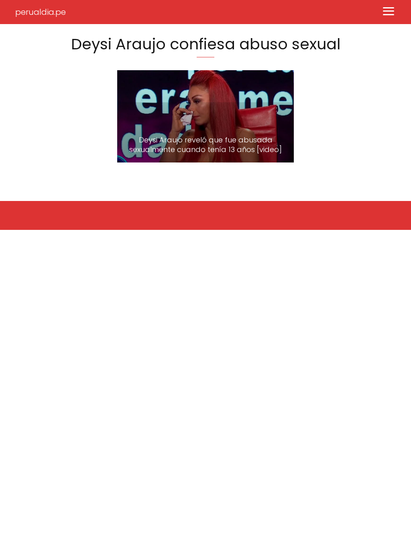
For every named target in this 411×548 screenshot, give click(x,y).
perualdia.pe (40, 12)
